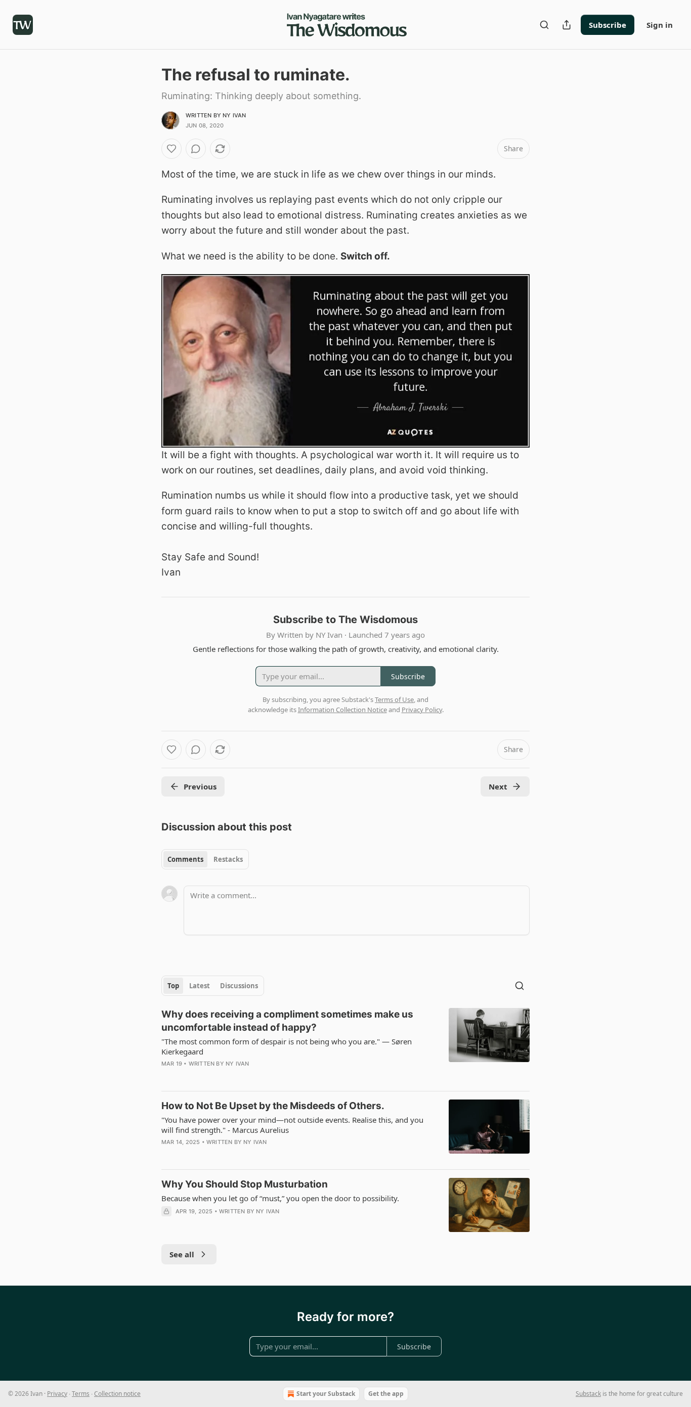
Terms (81, 1393)
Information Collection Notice (342, 709)
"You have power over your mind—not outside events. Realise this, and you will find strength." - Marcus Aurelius (292, 1125)
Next (498, 786)
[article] (345, 1045)
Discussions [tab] (239, 985)
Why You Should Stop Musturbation (244, 1184)
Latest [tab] (199, 985)
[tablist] (205, 859)
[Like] (171, 149)
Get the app (386, 1393)
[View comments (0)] (196, 149)
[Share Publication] (566, 25)
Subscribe (607, 25)
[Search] (544, 25)
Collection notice (117, 1393)
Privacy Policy (422, 709)
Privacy (57, 1393)
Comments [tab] (185, 859)
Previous (200, 786)
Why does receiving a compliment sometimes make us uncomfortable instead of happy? (287, 1020)
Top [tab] (173, 985)
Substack (588, 1393)
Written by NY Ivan (216, 115)
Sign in (659, 25)
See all (181, 1254)
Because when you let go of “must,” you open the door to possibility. (280, 1198)
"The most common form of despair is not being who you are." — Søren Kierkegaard (286, 1046)
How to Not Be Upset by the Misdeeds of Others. (272, 1106)
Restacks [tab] (228, 859)
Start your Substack (325, 1393)
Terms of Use (394, 699)
